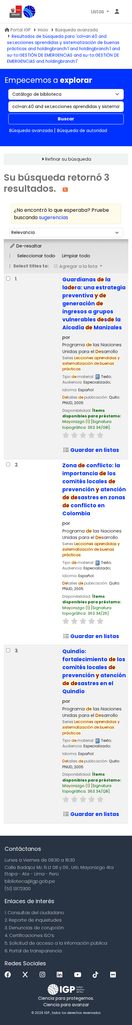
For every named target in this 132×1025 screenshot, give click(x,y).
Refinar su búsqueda (68, 159)
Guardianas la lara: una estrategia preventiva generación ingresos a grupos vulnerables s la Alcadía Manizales (94, 303)
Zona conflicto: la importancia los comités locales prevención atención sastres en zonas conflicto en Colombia (94, 489)
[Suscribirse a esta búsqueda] (65, 189)
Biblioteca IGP (29, 12)
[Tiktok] (97, 975)
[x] (27, 975)
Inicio (43, 30)
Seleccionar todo (36, 256)
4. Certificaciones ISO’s (29, 935)
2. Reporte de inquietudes (33, 920)
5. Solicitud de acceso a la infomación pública (56, 943)
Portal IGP (20, 30)
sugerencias (53, 217)
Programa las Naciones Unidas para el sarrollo (92, 348)
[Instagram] (44, 975)
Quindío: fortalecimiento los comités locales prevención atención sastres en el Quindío (94, 671)
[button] (99, 11)
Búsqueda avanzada (76, 30)
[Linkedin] (61, 975)
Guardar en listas (94, 450)
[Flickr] (114, 975)
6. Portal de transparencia (33, 951)
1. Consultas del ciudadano (34, 913)
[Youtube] (79, 975)
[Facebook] (9, 975)
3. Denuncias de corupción (34, 928)
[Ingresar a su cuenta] (116, 11)
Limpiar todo (76, 256)
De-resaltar (28, 246)
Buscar (66, 119)
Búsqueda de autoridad (82, 130)
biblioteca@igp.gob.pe (30, 881)
